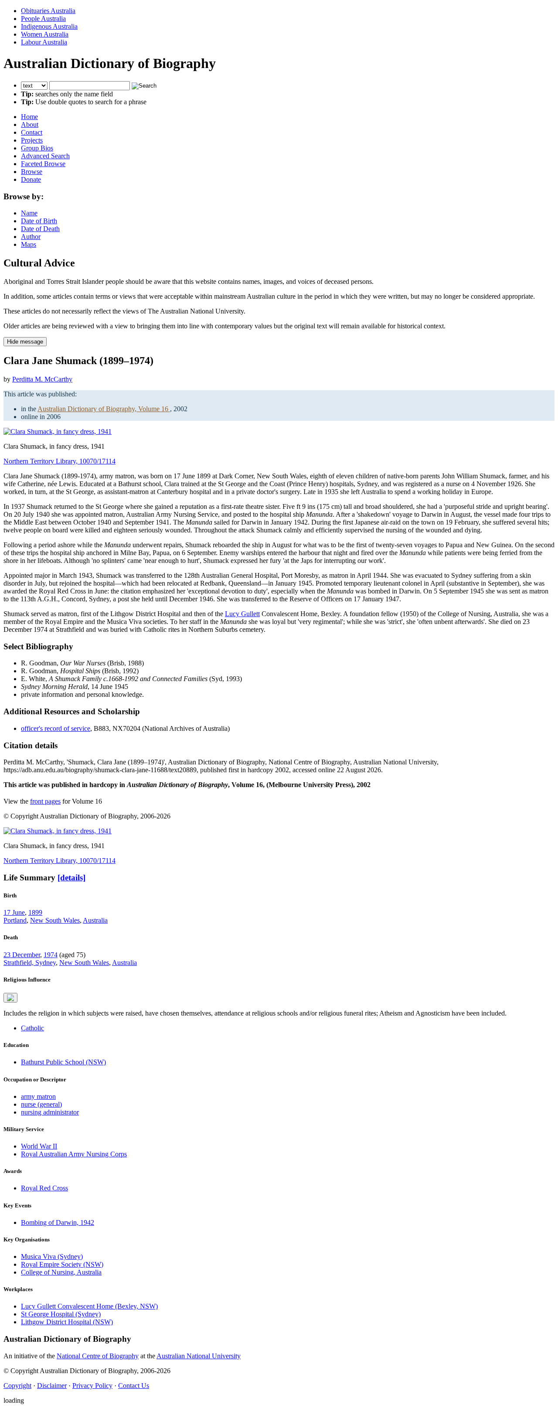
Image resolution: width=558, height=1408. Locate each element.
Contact (31, 132)
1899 (35, 912)
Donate (31, 179)
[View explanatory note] (10, 997)
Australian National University (199, 1356)
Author (31, 236)
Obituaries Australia (48, 10)
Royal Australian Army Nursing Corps (74, 1154)
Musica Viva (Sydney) (52, 1256)
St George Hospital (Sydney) (61, 1314)
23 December (21, 954)
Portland (15, 920)
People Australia (43, 18)
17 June (14, 912)
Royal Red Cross (44, 1188)
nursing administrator (50, 1112)
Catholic (32, 1028)
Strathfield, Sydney (29, 962)
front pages (45, 801)
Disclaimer (52, 1385)
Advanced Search (45, 156)
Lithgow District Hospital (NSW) (67, 1322)
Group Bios (37, 148)
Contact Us (133, 1385)
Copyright (17, 1385)
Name (29, 213)
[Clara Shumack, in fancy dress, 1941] (57, 431)
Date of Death (40, 228)
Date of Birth (39, 221)
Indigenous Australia (49, 26)
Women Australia (44, 34)
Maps (28, 244)
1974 (51, 954)
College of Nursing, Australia (61, 1272)
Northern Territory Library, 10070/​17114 (59, 461)
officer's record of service (55, 728)
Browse (31, 171)
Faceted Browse (43, 163)
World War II (39, 1146)
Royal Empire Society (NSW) (62, 1264)
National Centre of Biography (98, 1356)
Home (29, 116)
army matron (38, 1096)
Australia (95, 920)
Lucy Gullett (242, 613)
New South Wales (55, 920)
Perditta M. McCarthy (42, 379)
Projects (32, 140)
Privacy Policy (92, 1385)
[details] (71, 877)
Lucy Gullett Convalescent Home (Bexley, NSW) (89, 1306)
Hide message (25, 341)
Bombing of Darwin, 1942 (57, 1222)
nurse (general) (41, 1104)
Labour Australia (44, 42)
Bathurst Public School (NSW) (63, 1062)
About (29, 124)
